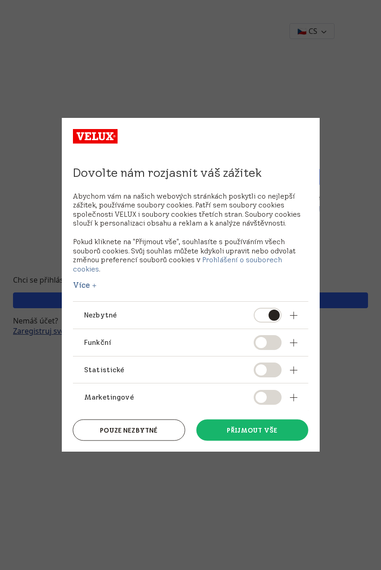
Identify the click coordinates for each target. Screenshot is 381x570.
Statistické (104, 369)
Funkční (97, 341)
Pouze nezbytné (129, 430)
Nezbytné (100, 314)
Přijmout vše (252, 430)
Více (82, 285)
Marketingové (109, 396)
